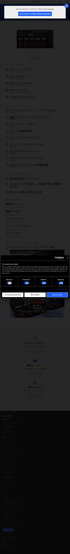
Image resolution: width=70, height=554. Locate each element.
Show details (61, 289)
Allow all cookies (57, 294)
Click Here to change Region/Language (35, 14)
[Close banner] (67, 258)
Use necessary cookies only (13, 294)
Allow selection (35, 294)
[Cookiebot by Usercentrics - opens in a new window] (56, 258)
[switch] (26, 283)
